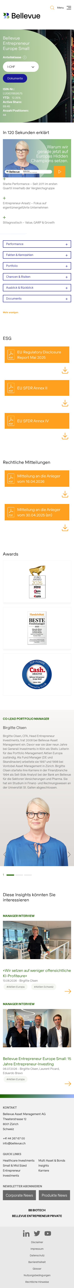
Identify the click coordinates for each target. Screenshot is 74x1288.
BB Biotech (37, 1210)
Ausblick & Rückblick (37, 287)
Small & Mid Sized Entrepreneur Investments (15, 1170)
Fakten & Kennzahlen (37, 255)
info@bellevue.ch (14, 1143)
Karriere (43, 1170)
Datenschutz (37, 1255)
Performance (37, 244)
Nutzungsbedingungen (37, 1275)
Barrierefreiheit (37, 1261)
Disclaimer (37, 1242)
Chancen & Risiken (37, 276)
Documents (37, 298)
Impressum (37, 1248)
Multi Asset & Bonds (51, 1160)
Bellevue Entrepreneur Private (37, 1216)
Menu (60, 7)
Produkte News (54, 1195)
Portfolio (37, 265)
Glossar (37, 1268)
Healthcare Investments (18, 1160)
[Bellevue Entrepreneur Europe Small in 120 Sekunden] (37, 158)
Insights (43, 1165)
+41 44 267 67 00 (14, 1138)
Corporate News (19, 1195)
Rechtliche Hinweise (37, 1281)
